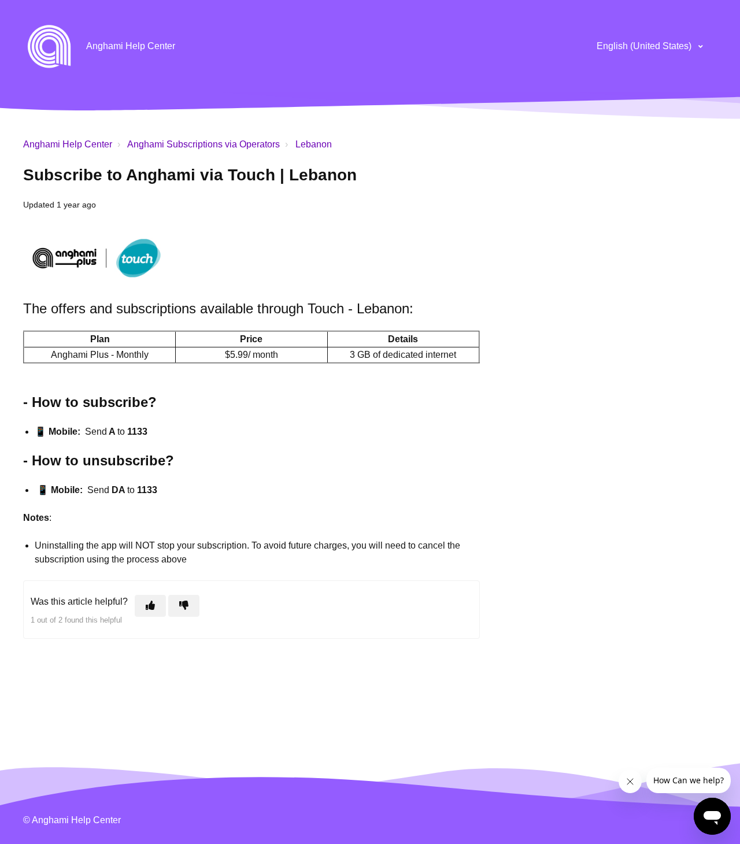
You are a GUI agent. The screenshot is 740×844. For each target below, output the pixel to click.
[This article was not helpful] (183, 606)
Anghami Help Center (67, 144)
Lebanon (313, 144)
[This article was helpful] (150, 606)
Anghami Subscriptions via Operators (203, 144)
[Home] (49, 46)
